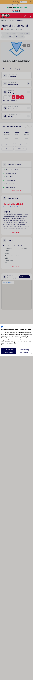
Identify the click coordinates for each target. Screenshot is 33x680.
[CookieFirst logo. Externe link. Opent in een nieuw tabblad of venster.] (2, 327)
